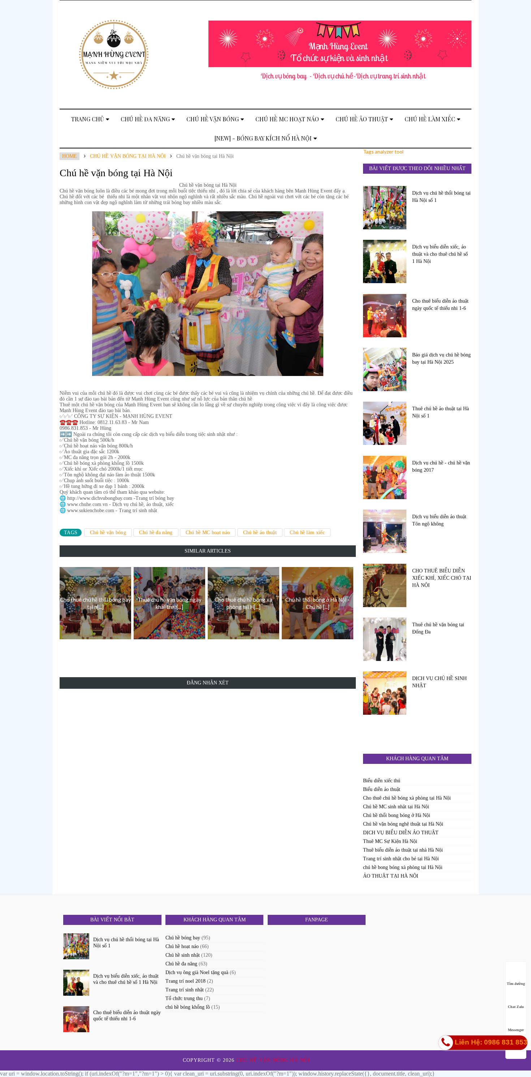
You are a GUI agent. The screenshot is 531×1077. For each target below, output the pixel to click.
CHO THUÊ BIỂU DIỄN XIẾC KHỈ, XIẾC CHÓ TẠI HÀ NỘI (441, 578)
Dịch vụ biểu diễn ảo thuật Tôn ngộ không (439, 520)
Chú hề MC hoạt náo (287, 119)
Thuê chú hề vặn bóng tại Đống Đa (438, 628)
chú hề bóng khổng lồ (187, 1007)
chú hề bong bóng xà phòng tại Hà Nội (402, 867)
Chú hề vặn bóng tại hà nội (128, 156)
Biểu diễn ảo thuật (381, 789)
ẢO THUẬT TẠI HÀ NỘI (390, 876)
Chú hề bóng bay (182, 937)
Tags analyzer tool (383, 151)
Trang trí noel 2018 (185, 981)
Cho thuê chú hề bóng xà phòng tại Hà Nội (407, 798)
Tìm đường (516, 984)
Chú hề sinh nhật (182, 955)
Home (69, 156)
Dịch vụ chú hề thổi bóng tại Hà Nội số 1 (441, 196)
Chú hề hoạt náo (182, 946)
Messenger (516, 1030)
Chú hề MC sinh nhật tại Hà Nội (396, 806)
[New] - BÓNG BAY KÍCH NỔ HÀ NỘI (263, 138)
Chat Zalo (516, 1007)
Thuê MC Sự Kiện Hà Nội (390, 841)
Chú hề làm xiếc (430, 119)
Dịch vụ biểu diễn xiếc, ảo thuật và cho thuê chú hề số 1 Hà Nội (440, 254)
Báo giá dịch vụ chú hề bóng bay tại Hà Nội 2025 (441, 358)
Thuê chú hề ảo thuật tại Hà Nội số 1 (440, 412)
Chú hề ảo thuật (362, 119)
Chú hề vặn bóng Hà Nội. (275, 1060)
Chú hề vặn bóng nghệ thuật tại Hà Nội (403, 824)
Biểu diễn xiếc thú (381, 780)
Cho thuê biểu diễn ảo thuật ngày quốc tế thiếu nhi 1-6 (440, 304)
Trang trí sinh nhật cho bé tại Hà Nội (401, 858)
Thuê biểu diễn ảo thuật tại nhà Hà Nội (403, 850)
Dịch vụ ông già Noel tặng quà (196, 972)
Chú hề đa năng (145, 119)
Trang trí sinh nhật (184, 989)
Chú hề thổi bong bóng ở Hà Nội (396, 815)
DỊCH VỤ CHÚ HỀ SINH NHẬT (439, 682)
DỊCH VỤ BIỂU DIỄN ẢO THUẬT (401, 832)
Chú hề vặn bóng (212, 119)
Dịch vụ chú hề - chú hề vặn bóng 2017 (441, 466)
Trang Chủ (87, 119)
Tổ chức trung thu (184, 998)
